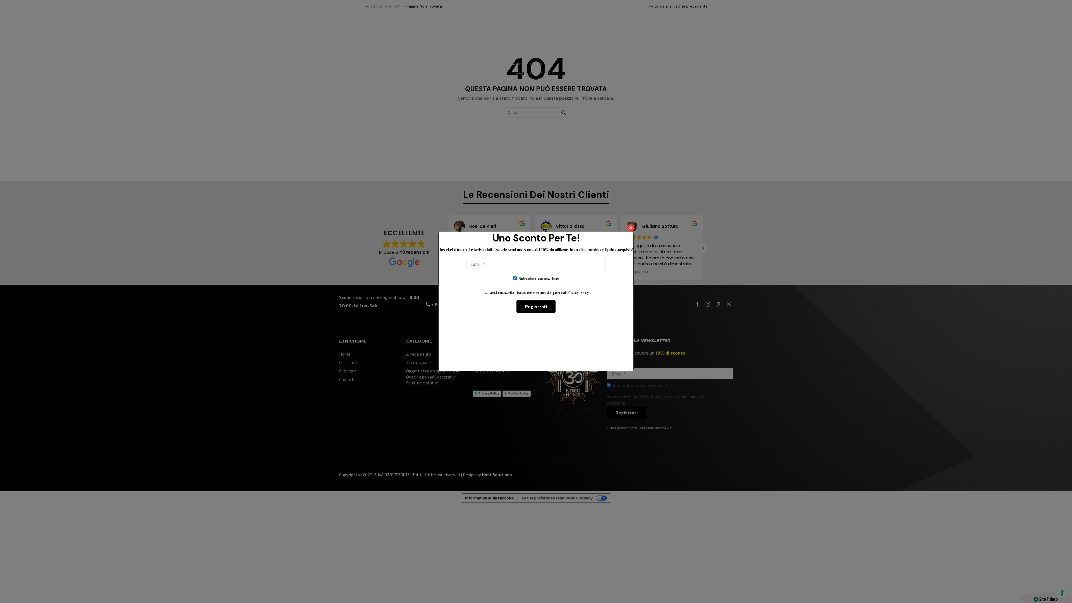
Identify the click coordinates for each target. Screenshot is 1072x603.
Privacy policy (578, 292)
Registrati (536, 307)
